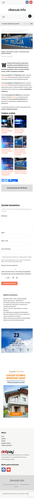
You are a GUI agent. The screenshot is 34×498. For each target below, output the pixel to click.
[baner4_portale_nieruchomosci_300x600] (15, 393)
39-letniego (14, 97)
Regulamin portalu (5, 443)
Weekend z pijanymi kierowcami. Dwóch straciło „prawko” (20, 130)
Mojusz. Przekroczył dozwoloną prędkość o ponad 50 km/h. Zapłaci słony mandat (20, 152)
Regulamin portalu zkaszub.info (10, 484)
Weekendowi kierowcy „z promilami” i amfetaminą (21, 172)
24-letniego (4, 77)
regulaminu (25, 257)
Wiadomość (4, 216)
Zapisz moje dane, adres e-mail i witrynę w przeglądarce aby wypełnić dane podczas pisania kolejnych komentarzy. (16, 273)
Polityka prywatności (6, 445)
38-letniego (4, 85)
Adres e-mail (4, 241)
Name (2, 232)
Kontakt (3, 441)
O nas (2, 436)
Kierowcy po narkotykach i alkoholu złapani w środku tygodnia (7, 172)
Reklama (3, 438)
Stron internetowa (6, 249)
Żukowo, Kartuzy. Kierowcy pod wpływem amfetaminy (6, 130)
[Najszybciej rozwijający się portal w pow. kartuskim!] (17, 9)
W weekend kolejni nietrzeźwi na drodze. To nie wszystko (7, 151)
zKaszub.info (17, 480)
